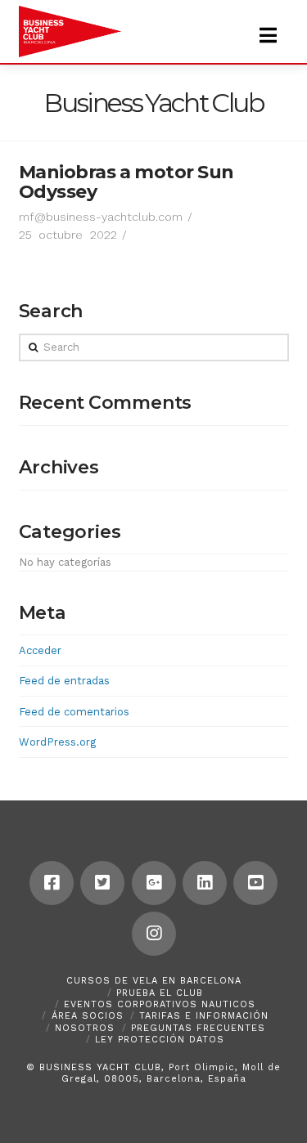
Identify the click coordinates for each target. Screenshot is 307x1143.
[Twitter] (102, 883)
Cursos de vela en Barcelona (154, 980)
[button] (268, 35)
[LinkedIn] (205, 883)
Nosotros (85, 1028)
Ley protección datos (159, 1039)
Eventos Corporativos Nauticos (159, 1004)
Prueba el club (159, 993)
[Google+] (154, 883)
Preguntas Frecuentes (198, 1028)
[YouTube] (255, 883)
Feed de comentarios (74, 712)
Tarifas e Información (204, 1016)
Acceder (40, 650)
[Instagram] (154, 934)
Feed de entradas (64, 681)
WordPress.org (57, 742)
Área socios (88, 1016)
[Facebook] (51, 883)
